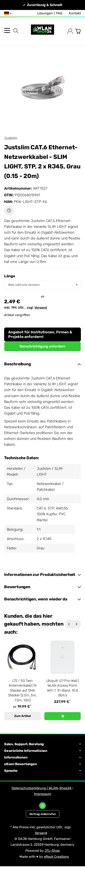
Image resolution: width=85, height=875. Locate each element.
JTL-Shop (52, 851)
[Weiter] (77, 624)
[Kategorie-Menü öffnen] (7, 30)
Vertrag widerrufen (42, 814)
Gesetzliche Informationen (25, 750)
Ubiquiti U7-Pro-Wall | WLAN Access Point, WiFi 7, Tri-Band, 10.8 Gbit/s (62, 688)
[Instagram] (42, 805)
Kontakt (75, 13)
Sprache (11, 770)
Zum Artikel (22, 716)
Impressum (42, 794)
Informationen (15, 757)
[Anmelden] (70, 31)
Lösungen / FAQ (49, 13)
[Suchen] (16, 30)
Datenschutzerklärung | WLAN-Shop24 (42, 788)
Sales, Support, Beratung (24, 744)
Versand (40, 307)
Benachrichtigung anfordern (42, 346)
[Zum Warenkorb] (78, 31)
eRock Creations (56, 857)
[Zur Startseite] (42, 31)
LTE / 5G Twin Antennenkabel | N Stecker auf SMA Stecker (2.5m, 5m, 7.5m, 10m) (22, 690)
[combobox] (42, 285)
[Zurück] (69, 624)
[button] (42, 364)
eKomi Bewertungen (20, 764)
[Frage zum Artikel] (9, 211)
